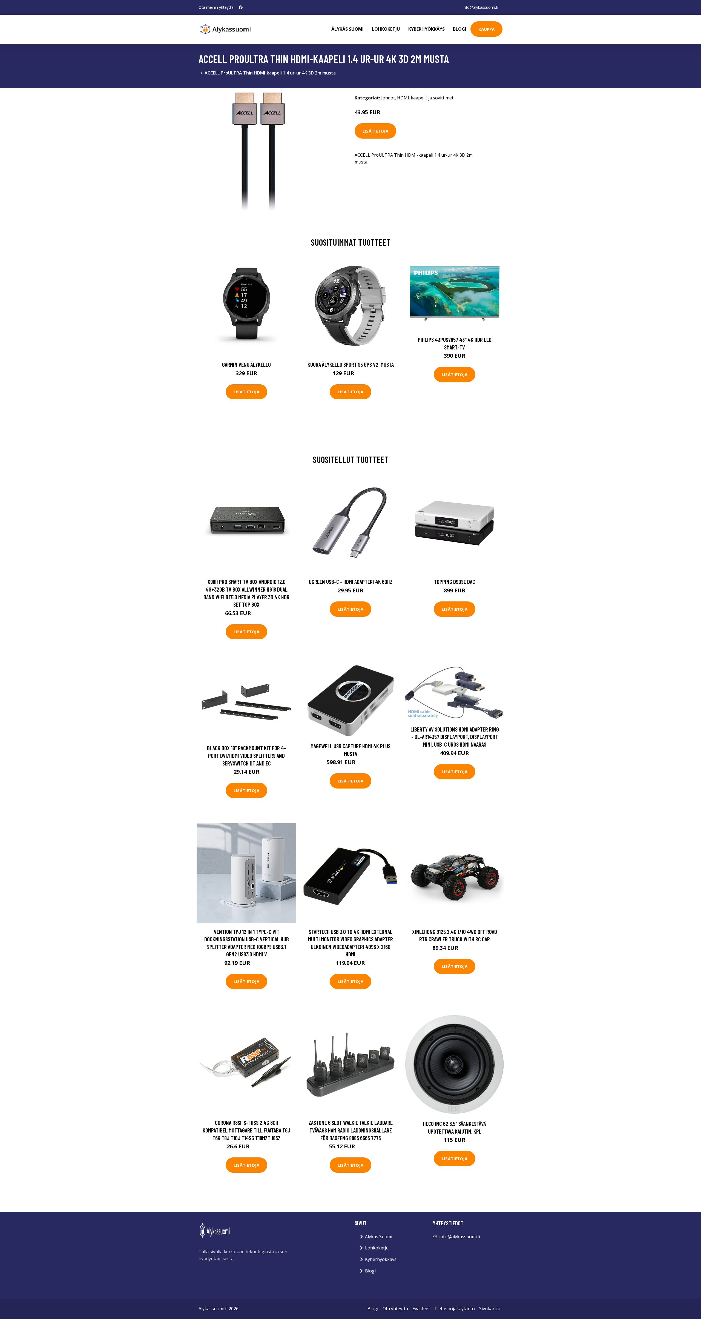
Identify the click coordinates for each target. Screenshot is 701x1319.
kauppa (486, 29)
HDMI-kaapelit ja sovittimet (425, 98)
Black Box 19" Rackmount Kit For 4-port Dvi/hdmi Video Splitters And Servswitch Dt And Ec (246, 755)
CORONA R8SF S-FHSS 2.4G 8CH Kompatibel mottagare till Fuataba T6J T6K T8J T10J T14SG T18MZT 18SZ (246, 1130)
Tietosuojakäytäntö (454, 1309)
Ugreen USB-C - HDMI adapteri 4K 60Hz (350, 581)
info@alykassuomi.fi (480, 7)
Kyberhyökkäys (426, 29)
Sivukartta (489, 1309)
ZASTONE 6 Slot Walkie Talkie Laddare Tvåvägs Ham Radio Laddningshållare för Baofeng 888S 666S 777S (351, 1130)
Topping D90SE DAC (454, 581)
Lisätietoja (375, 131)
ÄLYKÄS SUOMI (347, 29)
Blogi (459, 29)
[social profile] (241, 7)
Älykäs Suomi (378, 1237)
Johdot (388, 98)
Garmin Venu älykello (246, 364)
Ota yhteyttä (395, 1309)
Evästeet (421, 1309)
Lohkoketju (386, 29)
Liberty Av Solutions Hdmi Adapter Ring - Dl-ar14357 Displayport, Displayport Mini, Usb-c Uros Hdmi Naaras (454, 737)
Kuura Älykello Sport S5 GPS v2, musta (351, 364)
